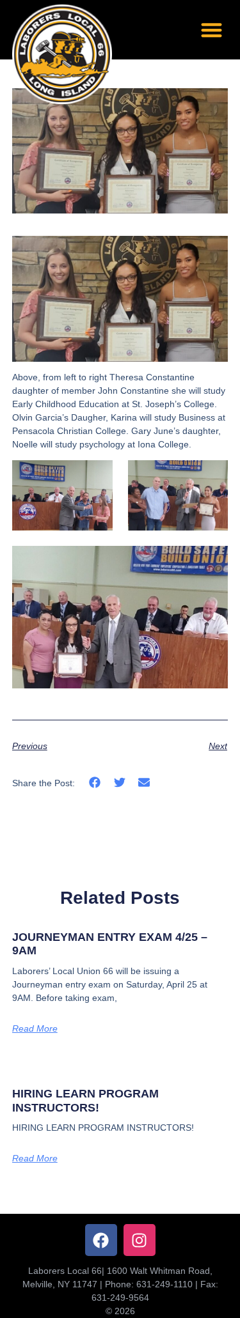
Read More (35, 1028)
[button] (211, 30)
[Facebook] (101, 1240)
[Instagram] (140, 1240)
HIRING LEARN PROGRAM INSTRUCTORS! (85, 1100)
